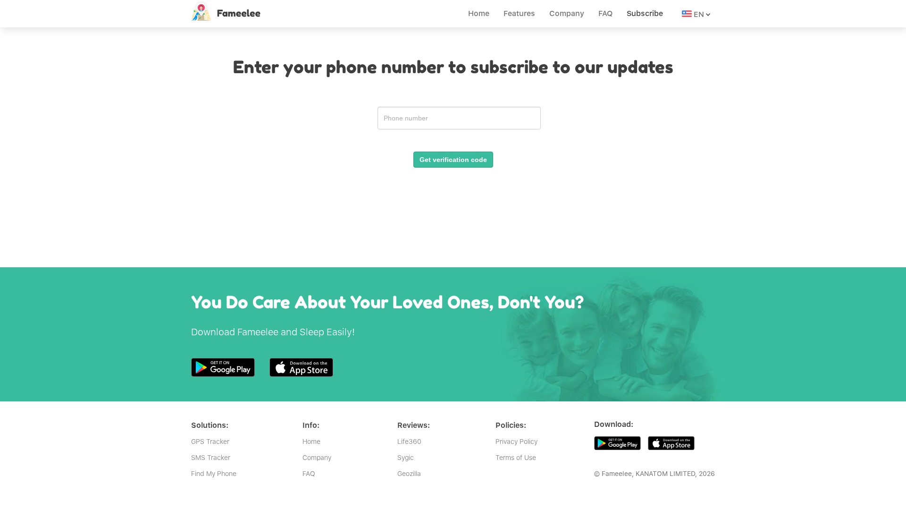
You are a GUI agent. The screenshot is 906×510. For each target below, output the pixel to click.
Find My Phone (213, 473)
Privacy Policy (516, 441)
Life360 (409, 441)
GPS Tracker (210, 441)
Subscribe (645, 13)
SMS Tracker (210, 457)
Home (478, 13)
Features (519, 13)
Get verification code (453, 159)
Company (566, 13)
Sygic (405, 457)
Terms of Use (515, 457)
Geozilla (409, 473)
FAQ (605, 13)
